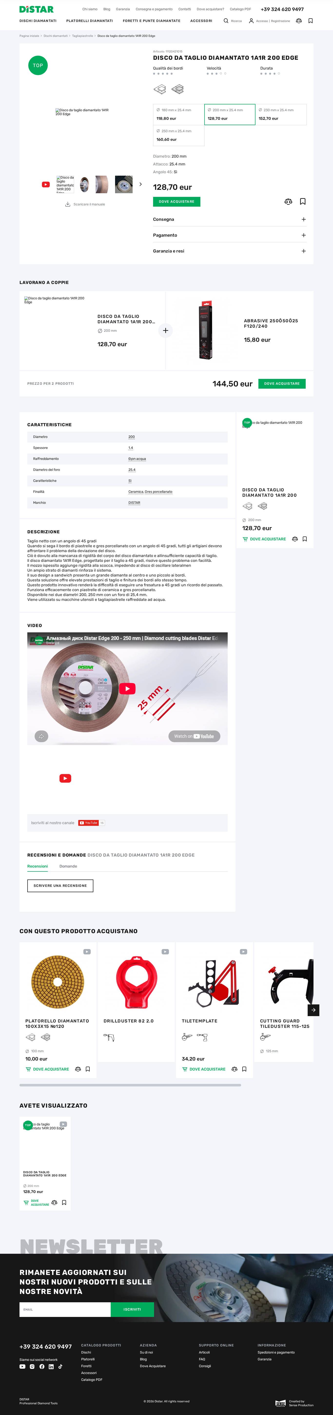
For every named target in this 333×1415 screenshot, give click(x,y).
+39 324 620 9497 (282, 9)
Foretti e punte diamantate (152, 21)
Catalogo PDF (240, 9)
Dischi (86, 1352)
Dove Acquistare (153, 1366)
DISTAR (134, 503)
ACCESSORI (201, 21)
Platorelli (88, 1359)
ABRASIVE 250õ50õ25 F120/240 (271, 323)
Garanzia (123, 9)
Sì (129, 481)
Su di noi (146, 1352)
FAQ (202, 1359)
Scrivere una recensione (60, 886)
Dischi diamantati (38, 21)
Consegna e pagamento (154, 9)
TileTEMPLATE (199, 1021)
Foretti (86, 1366)
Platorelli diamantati (89, 21)
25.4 (132, 470)
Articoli (204, 1352)
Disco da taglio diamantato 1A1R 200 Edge (269, 492)
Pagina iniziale (29, 36)
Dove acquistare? (210, 9)
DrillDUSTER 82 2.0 (129, 1021)
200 (131, 437)
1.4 (130, 448)
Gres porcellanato (158, 492)
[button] (140, 184)
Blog (106, 9)
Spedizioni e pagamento (276, 1352)
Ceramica (135, 492)
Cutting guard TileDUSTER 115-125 (285, 1023)
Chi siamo (90, 9)
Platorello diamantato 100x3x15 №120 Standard (57, 1023)
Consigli (205, 1366)
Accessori (89, 1373)
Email (28, 1309)
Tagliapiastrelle (82, 36)
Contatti (184, 9)
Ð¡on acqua (137, 459)
